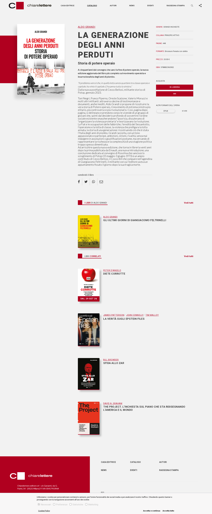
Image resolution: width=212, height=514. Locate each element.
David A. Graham (112, 403)
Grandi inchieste (171, 27)
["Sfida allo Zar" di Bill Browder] (90, 377)
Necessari (46, 504)
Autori (113, 5)
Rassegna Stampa (169, 470)
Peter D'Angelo (112, 270)
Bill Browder (111, 360)
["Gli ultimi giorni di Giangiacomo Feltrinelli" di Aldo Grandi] (90, 231)
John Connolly (134, 315)
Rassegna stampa (176, 5)
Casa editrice (67, 5)
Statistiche (77, 504)
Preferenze (61, 504)
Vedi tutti (188, 203)
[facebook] (80, 181)
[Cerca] (192, 5)
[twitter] (86, 181)
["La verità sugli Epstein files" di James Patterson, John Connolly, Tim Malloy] (90, 332)
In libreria (175, 87)
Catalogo (92, 5)
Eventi (150, 5)
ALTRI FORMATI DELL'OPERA (168, 105)
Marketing (93, 504)
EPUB (166, 111)
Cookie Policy (44, 511)
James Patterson (113, 315)
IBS (174, 94)
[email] (101, 181)
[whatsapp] (93, 181)
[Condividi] (200, 5)
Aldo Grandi (23, 99)
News (131, 5)
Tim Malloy (152, 315)
